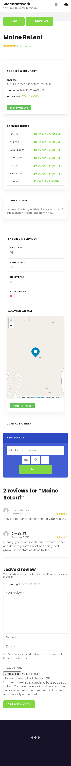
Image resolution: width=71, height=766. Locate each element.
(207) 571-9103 (30, 96)
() (26, 46)
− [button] (11, 325)
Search (35, 469)
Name (9, 637)
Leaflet (17, 397)
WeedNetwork (17, 4)
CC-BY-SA (59, 397)
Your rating (11, 584)
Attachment (14, 667)
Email (8, 647)
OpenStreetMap (37, 397)
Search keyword (11, 450)
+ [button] (11, 320)
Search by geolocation (45, 460)
